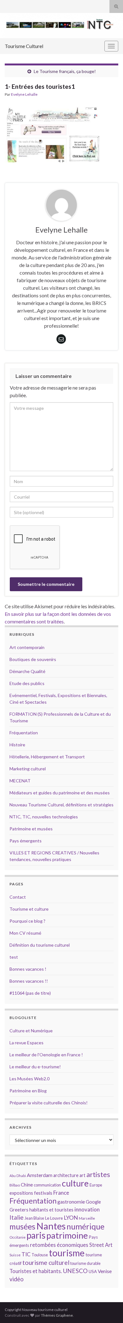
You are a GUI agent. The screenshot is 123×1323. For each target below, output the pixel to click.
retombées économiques (59, 1244)
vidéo (16, 1279)
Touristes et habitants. (35, 1271)
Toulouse (40, 1254)
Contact (17, 897)
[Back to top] (109, 1309)
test (13, 957)
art (82, 1175)
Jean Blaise (34, 1218)
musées (22, 1226)
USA (93, 1271)
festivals (43, 1193)
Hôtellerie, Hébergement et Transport (47, 756)
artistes (98, 1174)
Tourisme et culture (29, 909)
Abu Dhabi (17, 1176)
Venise (105, 1271)
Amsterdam (39, 1175)
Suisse (14, 1255)
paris (35, 1235)
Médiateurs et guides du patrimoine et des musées (59, 792)
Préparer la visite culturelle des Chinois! (48, 1102)
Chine (27, 1184)
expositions (21, 1193)
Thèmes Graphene (57, 1315)
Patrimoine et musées (31, 828)
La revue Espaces (26, 1042)
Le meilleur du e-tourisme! (35, 1066)
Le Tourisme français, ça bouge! (65, 71)
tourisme (67, 1252)
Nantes (51, 1225)
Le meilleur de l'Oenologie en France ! (46, 1054)
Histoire (17, 744)
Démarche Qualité (27, 671)
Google (93, 1202)
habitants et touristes (51, 1209)
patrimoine (67, 1235)
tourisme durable (85, 1263)
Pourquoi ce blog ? (27, 921)
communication (47, 1184)
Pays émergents (25, 840)
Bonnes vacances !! (28, 981)
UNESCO (75, 1270)
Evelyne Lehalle (24, 94)
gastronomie (71, 1202)
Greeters (18, 1209)
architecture (66, 1175)
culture (75, 1183)
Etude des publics (26, 683)
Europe (96, 1184)
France (61, 1192)
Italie (16, 1217)
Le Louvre (54, 1218)
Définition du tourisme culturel (39, 945)
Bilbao (14, 1185)
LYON (71, 1217)
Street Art (101, 1245)
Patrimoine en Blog (28, 1090)
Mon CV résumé (25, 933)
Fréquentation (23, 732)
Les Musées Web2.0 (29, 1078)
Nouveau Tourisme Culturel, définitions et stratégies (61, 804)
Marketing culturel (27, 768)
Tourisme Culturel (24, 46)
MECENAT (20, 780)
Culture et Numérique (31, 1030)
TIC (26, 1254)
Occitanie (17, 1237)
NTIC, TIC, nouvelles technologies (43, 816)
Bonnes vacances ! (27, 969)
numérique (85, 1226)
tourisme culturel (45, 1262)
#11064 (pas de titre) (30, 993)
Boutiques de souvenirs (32, 659)
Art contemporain (26, 647)
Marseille (87, 1218)
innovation (87, 1209)
